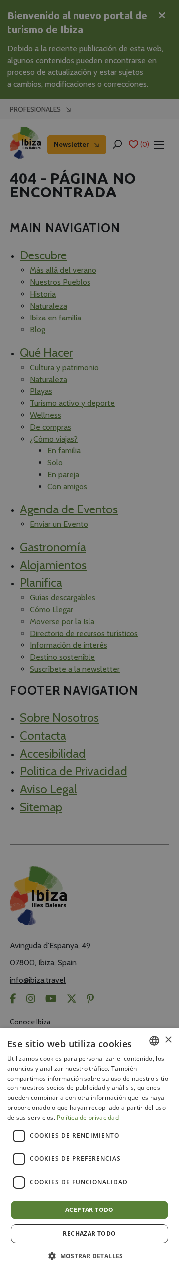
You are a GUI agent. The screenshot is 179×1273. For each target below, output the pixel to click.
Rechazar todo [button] (89, 1233)
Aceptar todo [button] (89, 1210)
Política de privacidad (88, 1117)
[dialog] (89, 1150)
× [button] (168, 1040)
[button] (89, 1256)
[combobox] (154, 1041)
